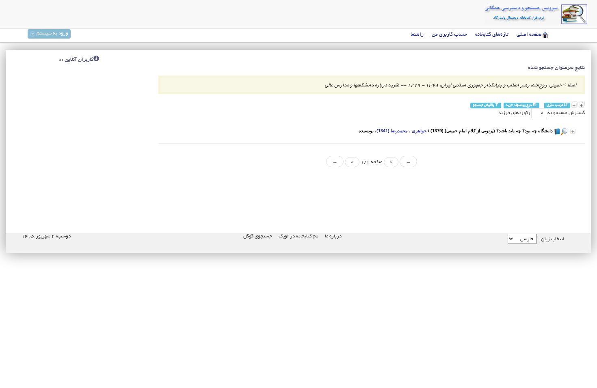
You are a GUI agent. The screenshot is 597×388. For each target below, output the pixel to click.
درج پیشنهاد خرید (519, 105)
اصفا (572, 85)
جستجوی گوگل (257, 236)
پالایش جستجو (484, 105)
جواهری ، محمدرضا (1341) (401, 130)
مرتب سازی (555, 105)
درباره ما (333, 236)
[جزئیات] (572, 131)
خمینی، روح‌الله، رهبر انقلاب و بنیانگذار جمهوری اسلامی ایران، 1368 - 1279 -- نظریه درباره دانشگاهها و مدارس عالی (443, 85)
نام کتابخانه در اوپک (298, 236)
